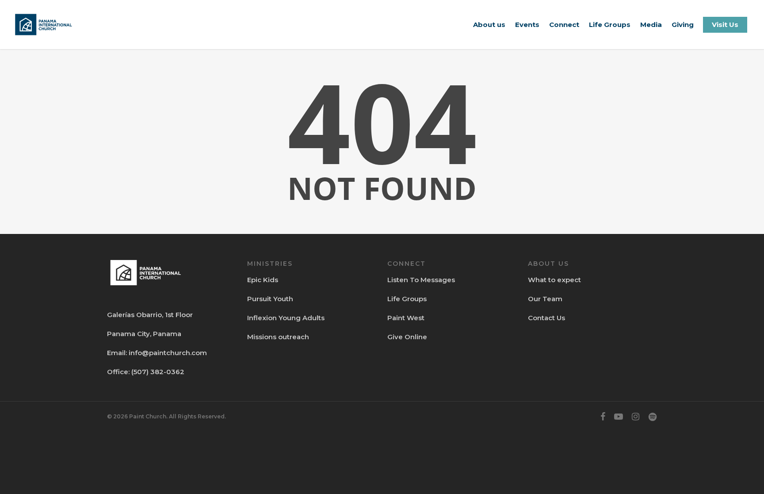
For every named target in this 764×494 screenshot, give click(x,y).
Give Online (407, 337)
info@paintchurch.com (168, 352)
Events (527, 24)
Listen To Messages (421, 280)
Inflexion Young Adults (286, 318)
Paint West (405, 318)
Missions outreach (278, 337)
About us (489, 24)
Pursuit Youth (270, 299)
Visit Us (725, 24)
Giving (683, 24)
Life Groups (609, 24)
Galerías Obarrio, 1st (140, 314)
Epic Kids (262, 280)
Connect (564, 24)
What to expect (554, 280)
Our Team (545, 299)
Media (651, 24)
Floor (183, 314)
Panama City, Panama (144, 333)
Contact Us (546, 318)
